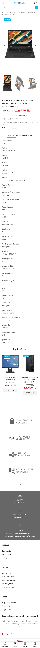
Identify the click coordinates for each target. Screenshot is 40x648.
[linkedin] (13, 128)
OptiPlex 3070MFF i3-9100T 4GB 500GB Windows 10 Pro (30, 379)
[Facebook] (8, 128)
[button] (4, 44)
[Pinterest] (10, 128)
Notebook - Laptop (8, 14)
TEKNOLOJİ (13, 12)
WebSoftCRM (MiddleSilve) (10, 378)
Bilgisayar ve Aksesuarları (27, 12)
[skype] (15, 128)
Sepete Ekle (10, 390)
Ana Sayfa (5, 12)
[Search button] (36, 7)
